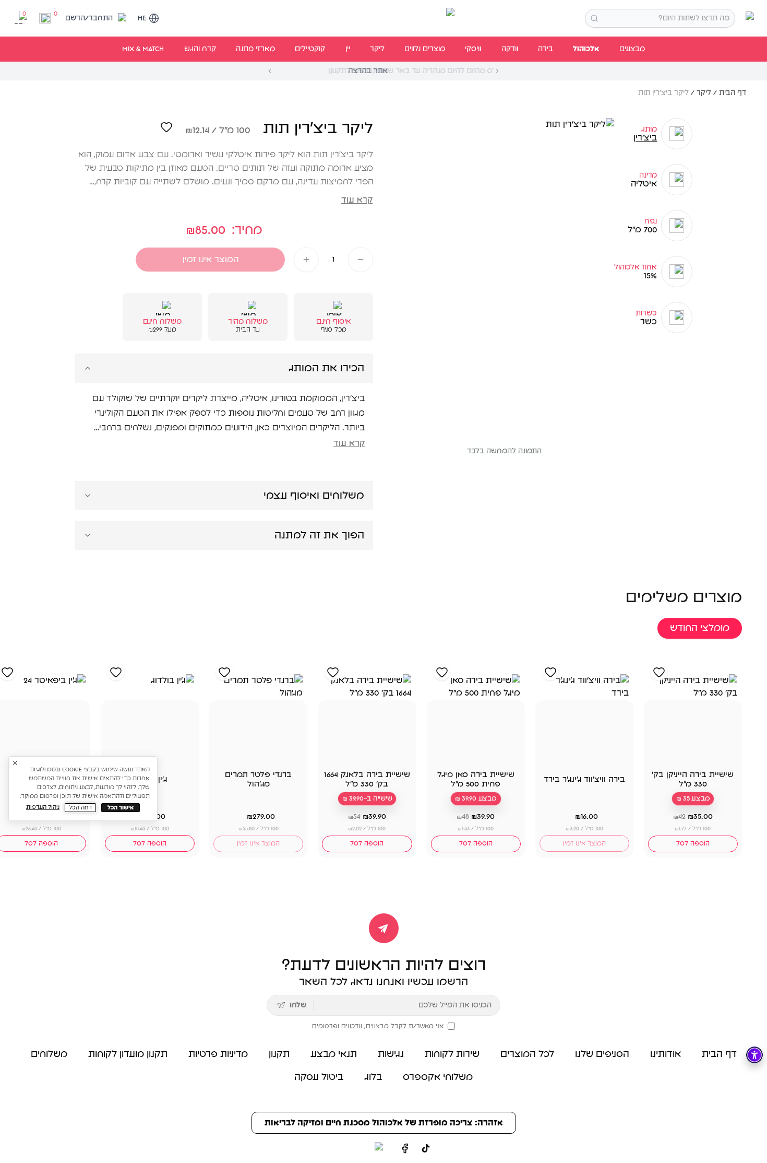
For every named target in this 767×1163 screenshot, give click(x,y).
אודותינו (665, 1054)
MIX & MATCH (143, 49)
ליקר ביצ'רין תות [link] (663, 93)
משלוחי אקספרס (438, 1077)
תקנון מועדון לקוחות (127, 1054)
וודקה (509, 49)
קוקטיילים (310, 49)
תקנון (279, 1054)
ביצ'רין (645, 138)
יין (347, 49)
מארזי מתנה (255, 49)
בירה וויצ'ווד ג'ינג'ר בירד (584, 779)
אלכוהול (586, 49)
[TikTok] (426, 1148)
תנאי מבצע (333, 1054)
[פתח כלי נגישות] (754, 1055)
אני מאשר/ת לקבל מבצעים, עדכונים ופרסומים (378, 1026)
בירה (545, 49)
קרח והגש (200, 49)
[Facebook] (405, 1148)
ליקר (377, 49)
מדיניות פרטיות (218, 1054)
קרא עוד (357, 200)
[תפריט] (747, 18)
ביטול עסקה (318, 1077)
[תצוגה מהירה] (662, 753)
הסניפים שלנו (602, 1054)
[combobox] (660, 18)
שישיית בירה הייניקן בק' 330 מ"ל (693, 779)
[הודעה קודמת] (269, 71)
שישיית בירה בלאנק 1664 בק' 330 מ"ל (367, 779)
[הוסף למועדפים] (166, 127)
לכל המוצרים (527, 1054)
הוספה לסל (693, 843)
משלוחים (49, 1054)
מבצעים (632, 49)
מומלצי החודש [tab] (699, 628)
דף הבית (732, 93)
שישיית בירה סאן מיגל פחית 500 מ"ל (475, 779)
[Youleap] (359, 1148)
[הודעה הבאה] (497, 71)
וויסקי (473, 49)
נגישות (391, 1054)
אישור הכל (120, 807)
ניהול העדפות (42, 807)
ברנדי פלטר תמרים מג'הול (258, 779)
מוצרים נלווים (424, 49)
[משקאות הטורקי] (383, 18)
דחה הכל (80, 807)
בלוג (373, 1077)
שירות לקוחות (452, 1054)
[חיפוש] (594, 18)
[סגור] (15, 763)
